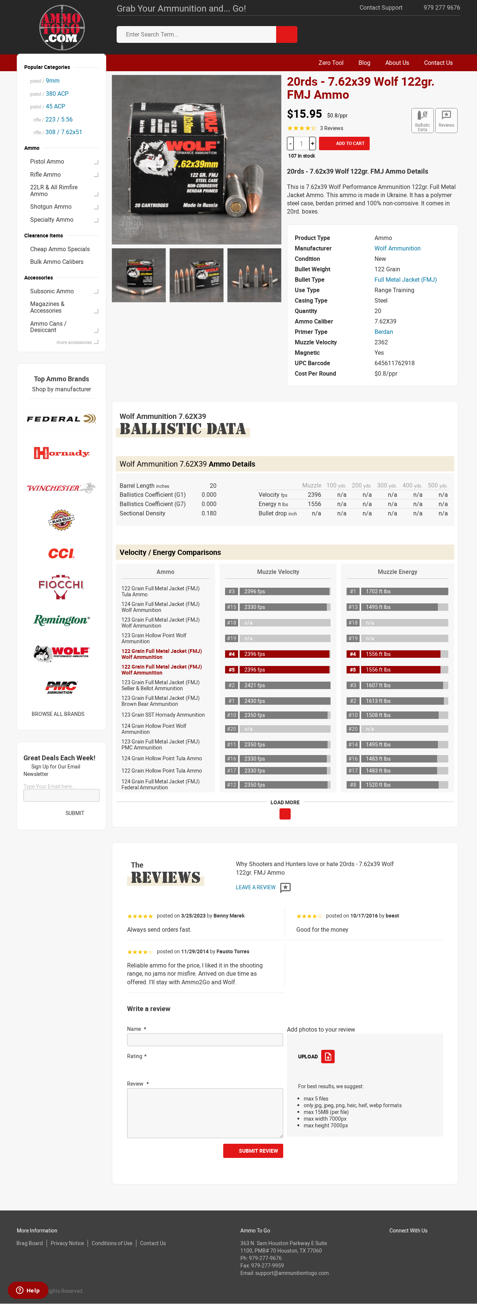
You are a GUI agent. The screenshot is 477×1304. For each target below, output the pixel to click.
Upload (308, 1056)
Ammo (165, 572)
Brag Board (29, 1243)
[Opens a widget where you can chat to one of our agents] (27, 1291)
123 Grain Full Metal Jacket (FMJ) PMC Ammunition (160, 744)
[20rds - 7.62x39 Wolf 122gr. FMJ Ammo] (196, 159)
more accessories (74, 342)
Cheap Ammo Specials (60, 249)
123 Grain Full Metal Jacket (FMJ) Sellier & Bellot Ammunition (160, 685)
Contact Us (153, 1243)
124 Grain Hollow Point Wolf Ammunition (153, 728)
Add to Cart (349, 143)
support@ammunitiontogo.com (292, 1272)
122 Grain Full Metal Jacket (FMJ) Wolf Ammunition (161, 653)
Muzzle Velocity (278, 572)
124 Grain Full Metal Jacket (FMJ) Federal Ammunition (160, 784)
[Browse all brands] (93, 714)
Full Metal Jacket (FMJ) (406, 279)
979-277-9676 (265, 1258)
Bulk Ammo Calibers (56, 262)
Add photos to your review (321, 1029)
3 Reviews (331, 128)
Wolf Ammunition (398, 248)
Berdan (384, 332)
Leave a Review (256, 887)
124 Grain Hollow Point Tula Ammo (161, 758)
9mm (45, 80)
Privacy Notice (67, 1243)
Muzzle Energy (397, 572)
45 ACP (47, 106)
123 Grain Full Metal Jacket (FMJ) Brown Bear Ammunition (160, 700)
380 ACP (49, 93)
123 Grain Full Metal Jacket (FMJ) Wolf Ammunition (160, 622)
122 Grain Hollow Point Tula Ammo (161, 770)
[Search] (286, 34)
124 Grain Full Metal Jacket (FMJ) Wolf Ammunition (160, 606)
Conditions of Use (112, 1243)
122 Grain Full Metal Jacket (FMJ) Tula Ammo (160, 591)
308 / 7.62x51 (56, 132)
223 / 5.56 (51, 119)
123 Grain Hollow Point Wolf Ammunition (153, 638)
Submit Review (258, 1150)
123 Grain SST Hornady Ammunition (163, 714)
